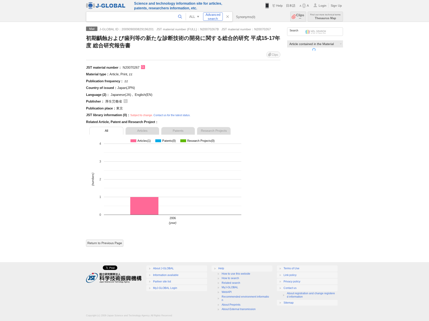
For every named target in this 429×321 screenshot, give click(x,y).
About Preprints (231, 304)
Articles (142, 130)
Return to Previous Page (104, 243)
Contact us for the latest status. (172, 115)
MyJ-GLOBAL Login (165, 288)
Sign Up (336, 5)
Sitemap (289, 302)
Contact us (290, 288)
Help (279, 5)
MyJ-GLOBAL (230, 287)
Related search (231, 282)
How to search (230, 278)
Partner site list (162, 281)
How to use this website (236, 273)
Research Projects (214, 130)
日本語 (290, 5)
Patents (178, 130)
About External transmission (239, 309)
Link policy (290, 275)
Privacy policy (292, 281)
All (106, 130)
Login (322, 5)
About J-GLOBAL (163, 268)
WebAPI (226, 292)
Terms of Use (291, 268)
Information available (166, 275)
